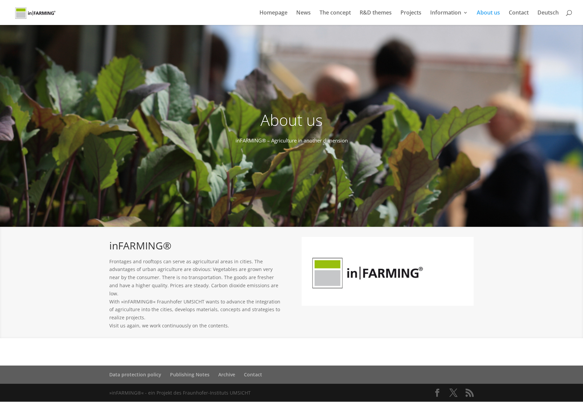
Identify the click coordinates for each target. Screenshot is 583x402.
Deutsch (548, 13)
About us (488, 13)
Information (445, 13)
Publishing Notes (190, 374)
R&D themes (376, 13)
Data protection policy (135, 374)
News (303, 13)
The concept (335, 13)
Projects (410, 13)
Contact (519, 13)
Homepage (273, 13)
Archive (226, 374)
